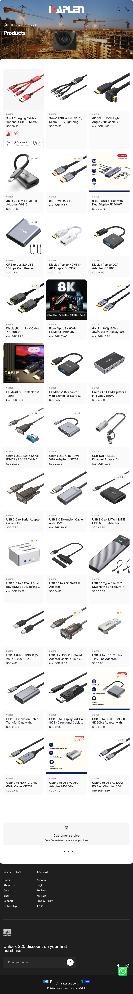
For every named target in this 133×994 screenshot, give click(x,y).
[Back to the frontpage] (5, 25)
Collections (17, 25)
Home (7, 880)
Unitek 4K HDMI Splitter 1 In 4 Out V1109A (109, 393)
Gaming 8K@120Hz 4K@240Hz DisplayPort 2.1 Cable (108, 332)
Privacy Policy (45, 900)
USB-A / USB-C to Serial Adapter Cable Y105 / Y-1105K (65, 658)
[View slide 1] (60, 851)
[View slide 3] (68, 851)
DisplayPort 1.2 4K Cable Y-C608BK (22, 330)
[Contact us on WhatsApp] (123, 971)
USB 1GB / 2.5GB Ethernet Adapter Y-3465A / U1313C (105, 459)
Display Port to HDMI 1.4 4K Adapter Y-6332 (65, 266)
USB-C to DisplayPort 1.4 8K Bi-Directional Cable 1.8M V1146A (66, 722)
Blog (6, 895)
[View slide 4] (73, 851)
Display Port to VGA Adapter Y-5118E (105, 266)
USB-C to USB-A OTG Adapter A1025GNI (63, 784)
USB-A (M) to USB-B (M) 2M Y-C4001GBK (22, 657)
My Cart (41, 895)
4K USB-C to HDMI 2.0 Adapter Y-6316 (21, 202)
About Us (9, 885)
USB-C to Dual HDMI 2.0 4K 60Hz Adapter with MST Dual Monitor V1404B (108, 724)
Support (8, 900)
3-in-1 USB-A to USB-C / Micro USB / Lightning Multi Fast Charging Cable (65, 124)
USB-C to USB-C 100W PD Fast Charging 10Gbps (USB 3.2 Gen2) (109, 786)
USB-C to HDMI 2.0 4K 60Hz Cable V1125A (21, 784)
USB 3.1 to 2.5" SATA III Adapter (64, 585)
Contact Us (10, 890)
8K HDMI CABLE (60, 201)
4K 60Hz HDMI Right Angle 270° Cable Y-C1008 (106, 122)
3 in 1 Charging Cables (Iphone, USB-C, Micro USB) (21, 122)
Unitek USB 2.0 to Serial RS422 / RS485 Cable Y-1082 (22, 459)
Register (41, 890)
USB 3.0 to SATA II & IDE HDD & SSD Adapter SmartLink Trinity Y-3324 (109, 523)
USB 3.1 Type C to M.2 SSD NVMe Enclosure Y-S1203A (108, 587)
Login (40, 885)
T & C (40, 906)
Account (42, 880)
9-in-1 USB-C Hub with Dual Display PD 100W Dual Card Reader (107, 204)
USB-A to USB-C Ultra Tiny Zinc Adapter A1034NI (107, 658)
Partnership (10, 906)
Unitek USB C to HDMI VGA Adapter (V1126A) (64, 457)
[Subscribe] (70, 962)
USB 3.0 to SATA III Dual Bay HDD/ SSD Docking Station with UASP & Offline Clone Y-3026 (22, 589)
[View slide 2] (64, 851)
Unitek (10, 114)
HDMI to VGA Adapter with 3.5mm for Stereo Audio (64, 395)
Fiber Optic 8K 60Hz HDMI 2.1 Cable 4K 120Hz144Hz (62, 332)
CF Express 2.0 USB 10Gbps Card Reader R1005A (20, 268)
